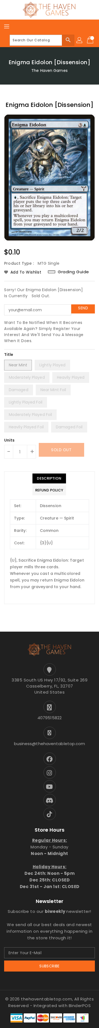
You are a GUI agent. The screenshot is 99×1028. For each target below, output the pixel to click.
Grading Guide (73, 272)
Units (9, 440)
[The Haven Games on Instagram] (50, 772)
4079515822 (49, 718)
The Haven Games (49, 70)
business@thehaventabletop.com (49, 743)
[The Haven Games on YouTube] (50, 786)
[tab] (49, 478)
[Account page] (79, 40)
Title (8, 354)
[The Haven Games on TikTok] (50, 814)
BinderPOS (80, 1005)
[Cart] (90, 40)
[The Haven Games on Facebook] (50, 759)
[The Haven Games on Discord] (50, 800)
